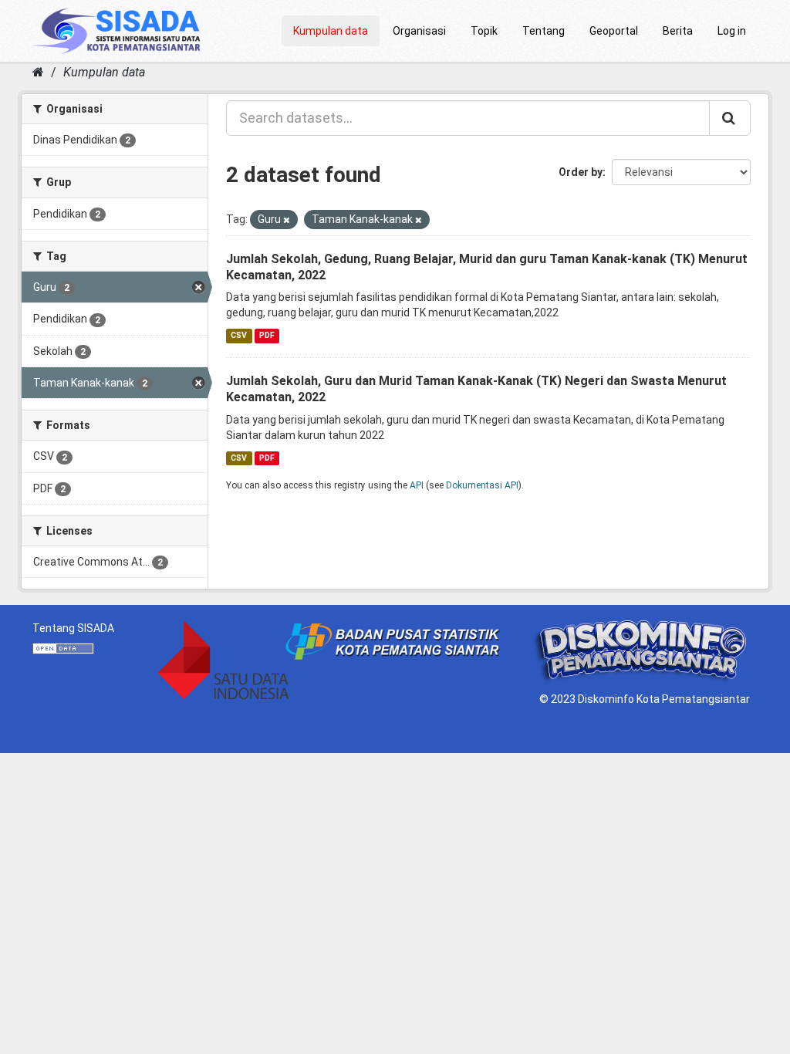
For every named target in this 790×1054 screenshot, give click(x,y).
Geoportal (613, 31)
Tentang (543, 31)
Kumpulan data (330, 31)
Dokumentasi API (482, 485)
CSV (239, 335)
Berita (678, 31)
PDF (267, 335)
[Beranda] (38, 72)
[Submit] (730, 118)
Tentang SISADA (73, 628)
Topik (484, 31)
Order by (581, 172)
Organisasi (419, 31)
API (417, 485)
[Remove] (286, 220)
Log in (731, 31)
